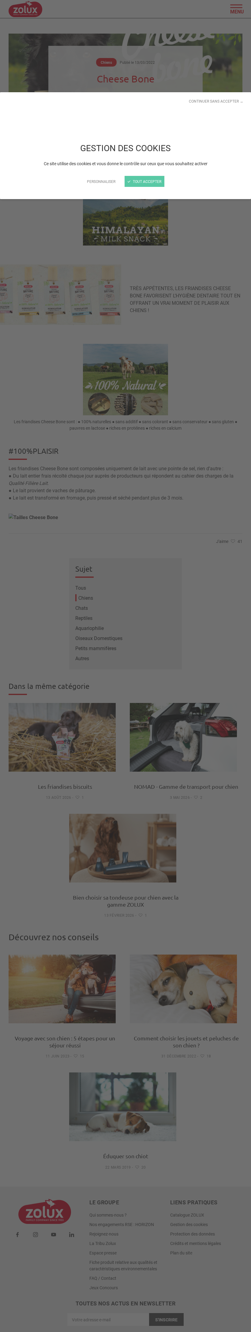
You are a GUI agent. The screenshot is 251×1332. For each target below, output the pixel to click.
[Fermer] (125, 666)
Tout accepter (146, 181)
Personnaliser (101, 181)
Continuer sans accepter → (216, 101)
